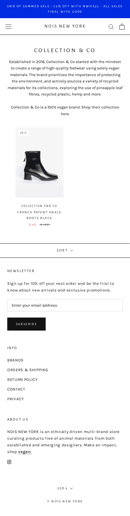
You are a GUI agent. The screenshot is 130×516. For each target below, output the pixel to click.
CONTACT (16, 389)
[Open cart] (122, 27)
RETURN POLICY (22, 379)
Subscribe (26, 324)
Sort (63, 250)
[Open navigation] (8, 26)
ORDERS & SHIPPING (27, 370)
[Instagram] (9, 461)
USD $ (62, 488)
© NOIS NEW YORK (65, 501)
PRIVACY (15, 399)
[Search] (111, 26)
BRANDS (15, 360)
